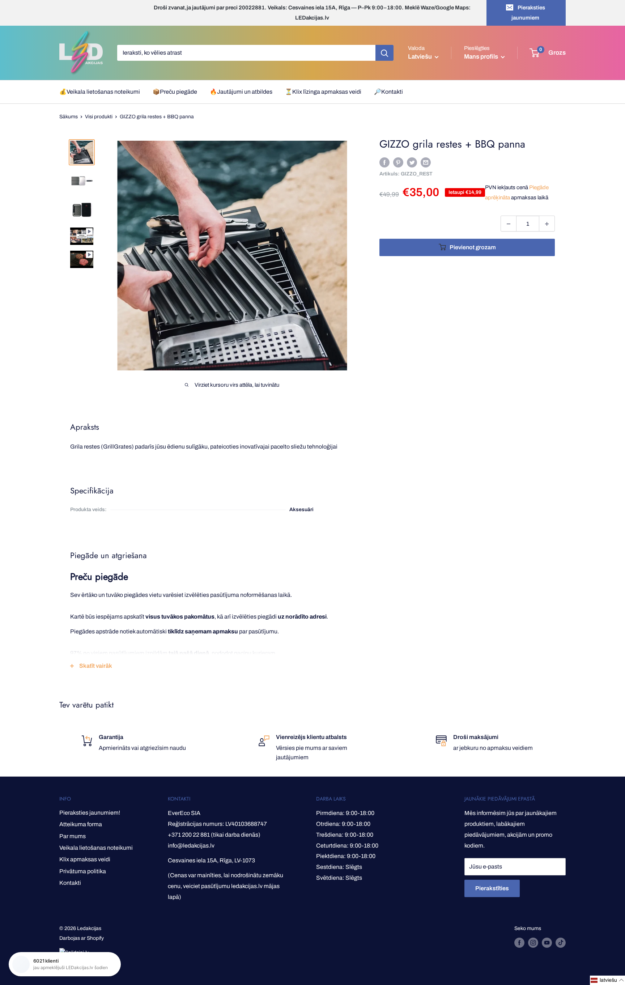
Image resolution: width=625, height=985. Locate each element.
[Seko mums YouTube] (547, 943)
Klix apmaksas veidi (84, 859)
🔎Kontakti (388, 92)
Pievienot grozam (473, 248)
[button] (607, 980)
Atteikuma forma (80, 824)
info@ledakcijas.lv (191, 845)
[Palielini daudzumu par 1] (546, 224)
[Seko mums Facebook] (519, 943)
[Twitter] (412, 162)
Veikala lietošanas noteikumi (96, 848)
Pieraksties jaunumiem (528, 13)
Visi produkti (98, 116)
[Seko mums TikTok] (561, 943)
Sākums (68, 116)
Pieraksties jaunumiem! (89, 813)
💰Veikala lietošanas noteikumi (99, 92)
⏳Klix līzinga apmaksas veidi (323, 92)
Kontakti (70, 883)
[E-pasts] (426, 162)
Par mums (72, 836)
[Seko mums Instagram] (533, 943)
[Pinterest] (398, 162)
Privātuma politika (82, 871)
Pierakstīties (492, 888)
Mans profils (481, 56)
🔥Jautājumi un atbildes (241, 92)
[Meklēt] (384, 53)
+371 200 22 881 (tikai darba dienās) (214, 835)
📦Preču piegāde (175, 92)
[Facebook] (384, 162)
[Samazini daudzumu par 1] (508, 224)
